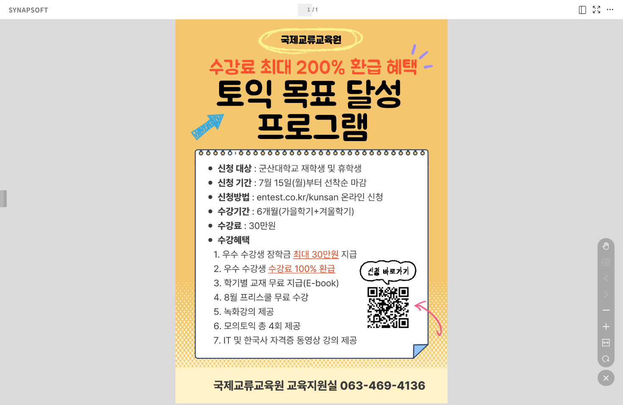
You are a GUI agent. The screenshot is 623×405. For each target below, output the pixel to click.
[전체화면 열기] (596, 10)
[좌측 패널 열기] (583, 10)
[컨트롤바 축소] (606, 378)
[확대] (606, 327)
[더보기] (610, 10)
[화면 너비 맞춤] (606, 343)
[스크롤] (606, 246)
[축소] (606, 310)
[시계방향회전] (606, 359)
